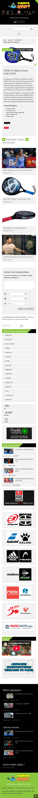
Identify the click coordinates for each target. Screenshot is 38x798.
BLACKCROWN (18, 40)
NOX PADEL (8, 378)
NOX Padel (5, 700)
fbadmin (30, 50)
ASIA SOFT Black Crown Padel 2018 (16, 199)
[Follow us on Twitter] (20, 21)
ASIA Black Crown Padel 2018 (14, 228)
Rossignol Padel (9, 382)
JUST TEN (7, 361)
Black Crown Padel (9, 143)
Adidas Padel (8, 335)
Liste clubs (23, 18)
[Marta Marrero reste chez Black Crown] (19, 158)
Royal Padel (8, 387)
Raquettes (10, 40)
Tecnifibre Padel (9, 395)
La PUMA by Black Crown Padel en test (18, 257)
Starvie (7, 391)
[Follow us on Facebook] (17, 21)
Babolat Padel (8, 339)
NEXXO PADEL (8, 374)
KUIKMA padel (8, 369)
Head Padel (8, 357)
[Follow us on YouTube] (23, 21)
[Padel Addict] (19, 5)
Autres (4, 465)
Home (4, 40)
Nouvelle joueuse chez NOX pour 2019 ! (24, 449)
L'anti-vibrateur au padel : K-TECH (23, 713)
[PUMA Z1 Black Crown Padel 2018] (19, 55)
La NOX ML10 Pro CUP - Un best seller (24, 694)
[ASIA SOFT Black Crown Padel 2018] (19, 187)
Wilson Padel (8, 399)
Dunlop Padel (8, 352)
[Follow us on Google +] (14, 21)
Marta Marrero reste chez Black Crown (18, 170)
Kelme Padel (8, 365)
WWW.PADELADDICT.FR (25, 788)
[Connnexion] (19, 33)
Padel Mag (14, 18)
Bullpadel (7, 348)
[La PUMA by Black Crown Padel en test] (19, 245)
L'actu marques (7, 456)
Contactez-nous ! (23, 784)
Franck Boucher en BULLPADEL (22, 704)
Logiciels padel (7, 720)
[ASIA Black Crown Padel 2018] (19, 216)
